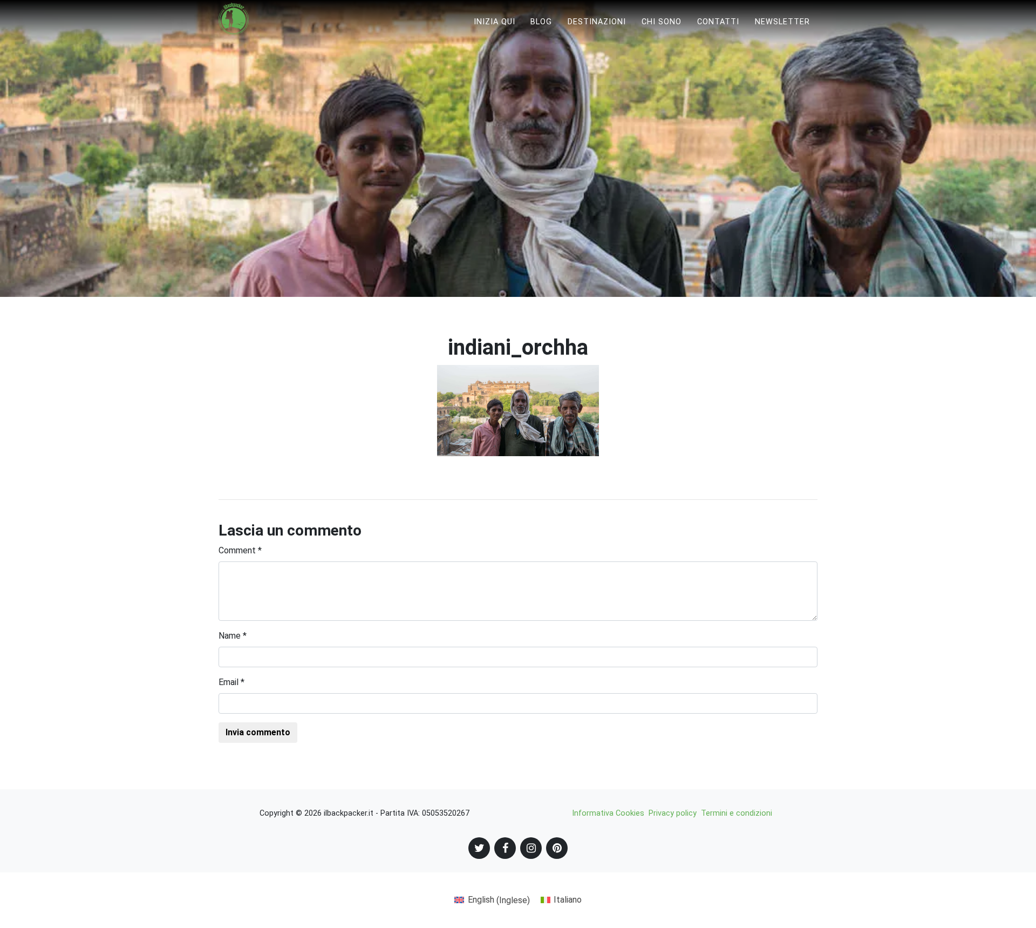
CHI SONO (661, 21)
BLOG (541, 21)
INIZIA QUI (494, 21)
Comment (240, 550)
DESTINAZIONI (597, 21)
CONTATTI (718, 21)
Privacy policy (673, 813)
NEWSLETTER (782, 21)
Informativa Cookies (608, 813)
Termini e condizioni (736, 813)
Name (233, 636)
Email (231, 682)
